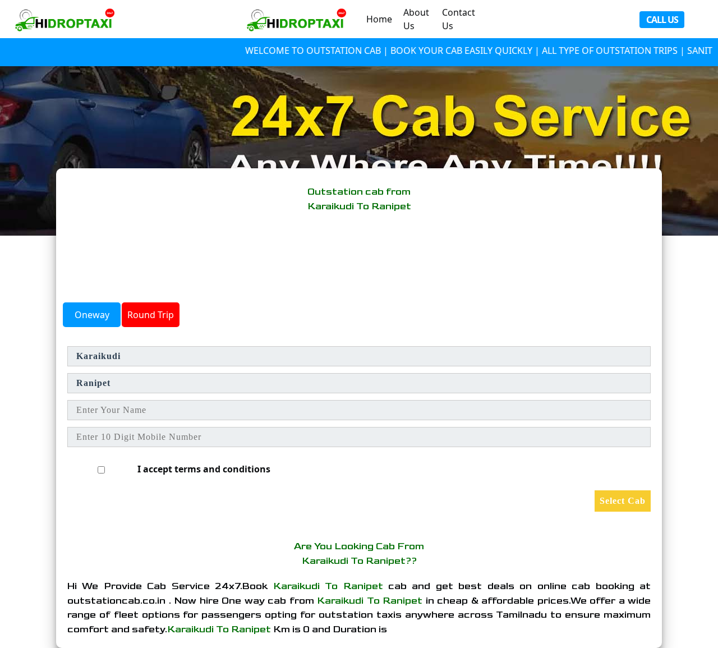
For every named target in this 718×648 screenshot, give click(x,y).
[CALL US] (67, 19)
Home (379, 19)
